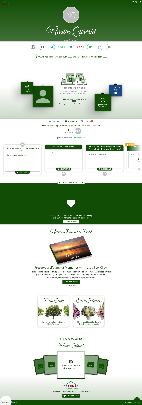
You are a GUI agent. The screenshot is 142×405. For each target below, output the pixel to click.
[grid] (71, 93)
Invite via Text (80, 138)
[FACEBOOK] (42, 47)
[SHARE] (100, 47)
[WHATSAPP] (61, 47)
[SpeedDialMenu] (137, 400)
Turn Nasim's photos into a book (74, 100)
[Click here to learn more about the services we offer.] (71, 385)
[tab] (54, 121)
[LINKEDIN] (71, 47)
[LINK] (109, 47)
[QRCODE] (33, 47)
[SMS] (90, 47)
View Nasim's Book (71, 282)
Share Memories (72, 396)
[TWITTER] (52, 47)
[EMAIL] (80, 47)
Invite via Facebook (65, 138)
